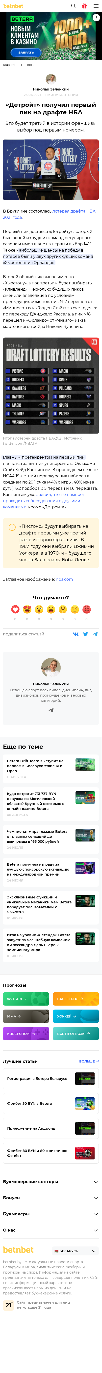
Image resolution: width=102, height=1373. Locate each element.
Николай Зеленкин (51, 89)
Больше (87, 1061)
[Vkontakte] (75, 634)
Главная (9, 65)
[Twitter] (85, 634)
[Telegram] (95, 634)
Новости (27, 65)
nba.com (64, 579)
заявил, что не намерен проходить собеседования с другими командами (44, 500)
